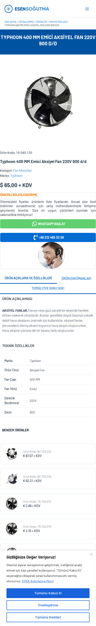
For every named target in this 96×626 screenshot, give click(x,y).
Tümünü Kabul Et (48, 593)
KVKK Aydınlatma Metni (38, 581)
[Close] (91, 554)
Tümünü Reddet (48, 617)
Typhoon (16, 175)
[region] (48, 588)
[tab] (28, 278)
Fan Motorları (22, 170)
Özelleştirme (48, 605)
